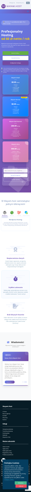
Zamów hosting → (15, 53)
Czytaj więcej (9, 382)
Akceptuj (20, 483)
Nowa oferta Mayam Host (13, 358)
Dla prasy (5, 417)
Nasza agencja (6, 413)
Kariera (4, 419)
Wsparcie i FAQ (6, 437)
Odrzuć (21, 486)
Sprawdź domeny (15, 58)
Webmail (5, 435)
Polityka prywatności (8, 454)
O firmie (5, 411)
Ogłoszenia (6, 448)
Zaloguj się (12, 2)
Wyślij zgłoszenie (7, 450)
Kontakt (5, 415)
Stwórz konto (6, 446)
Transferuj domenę (8, 431)
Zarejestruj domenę (8, 429)
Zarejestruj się (20, 2)
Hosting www (6, 433)
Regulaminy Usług (7, 452)
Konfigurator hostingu (15, 63)
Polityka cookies (9, 479)
